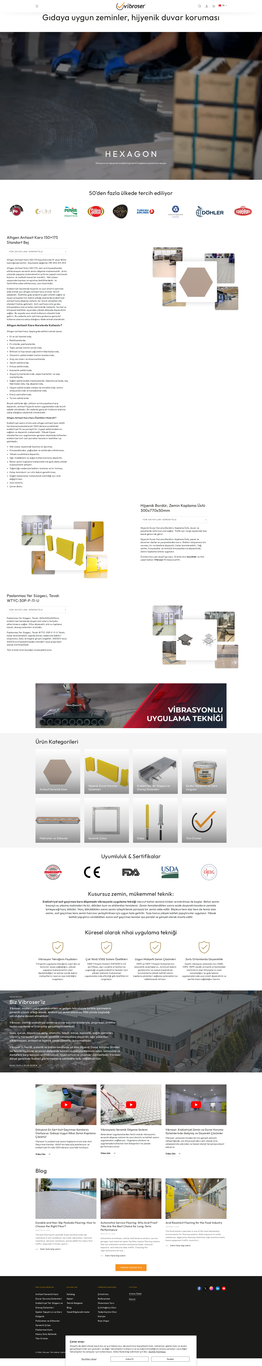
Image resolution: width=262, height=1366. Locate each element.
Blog (69, 1307)
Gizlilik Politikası (157, 1351)
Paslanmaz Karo (43, 1329)
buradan (29, 650)
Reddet (170, 1359)
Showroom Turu (106, 1303)
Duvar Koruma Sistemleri (48, 1298)
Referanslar (104, 1298)
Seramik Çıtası (43, 1325)
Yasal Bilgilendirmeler (78, 1312)
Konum (132, 1299)
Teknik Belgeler (75, 1303)
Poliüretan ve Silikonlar (47, 1320)
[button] (199, 6)
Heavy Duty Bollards (45, 1334)
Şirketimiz (103, 1294)
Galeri (70, 1298)
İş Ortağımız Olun (107, 1307)
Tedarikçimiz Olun (107, 1312)
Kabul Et (130, 1359)
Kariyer (102, 1316)
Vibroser (45, 1352)
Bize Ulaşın (103, 1320)
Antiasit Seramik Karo (46, 1294)
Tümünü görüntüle (131, 1268)
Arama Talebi (135, 1293)
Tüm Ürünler (41, 1338)
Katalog (71, 1294)
